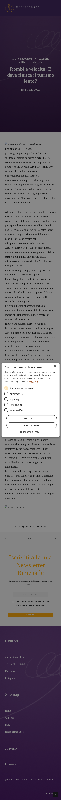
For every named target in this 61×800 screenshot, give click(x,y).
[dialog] (31, 400)
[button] (30, 432)
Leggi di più (34, 381)
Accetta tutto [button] (31, 418)
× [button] (55, 366)
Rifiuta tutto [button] (31, 425)
